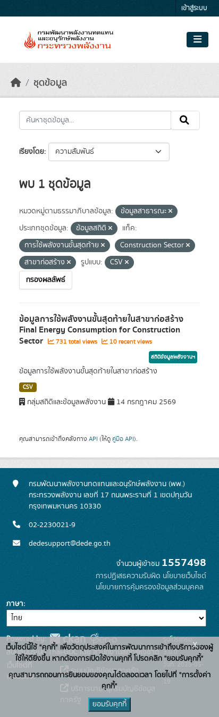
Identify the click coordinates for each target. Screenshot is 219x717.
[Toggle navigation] (197, 40)
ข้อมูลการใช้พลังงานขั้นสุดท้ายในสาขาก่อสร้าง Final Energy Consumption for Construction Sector (101, 330)
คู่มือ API (123, 439)
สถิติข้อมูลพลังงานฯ (173, 357)
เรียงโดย (31, 151)
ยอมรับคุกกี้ (109, 704)
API (93, 439)
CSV (28, 387)
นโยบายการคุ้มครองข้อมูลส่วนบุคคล (150, 587)
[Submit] (185, 120)
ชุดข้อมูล (50, 83)
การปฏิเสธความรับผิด (128, 576)
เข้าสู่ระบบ (194, 8)
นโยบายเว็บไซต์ (184, 576)
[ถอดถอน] (170, 211)
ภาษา (14, 603)
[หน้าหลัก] (16, 83)
